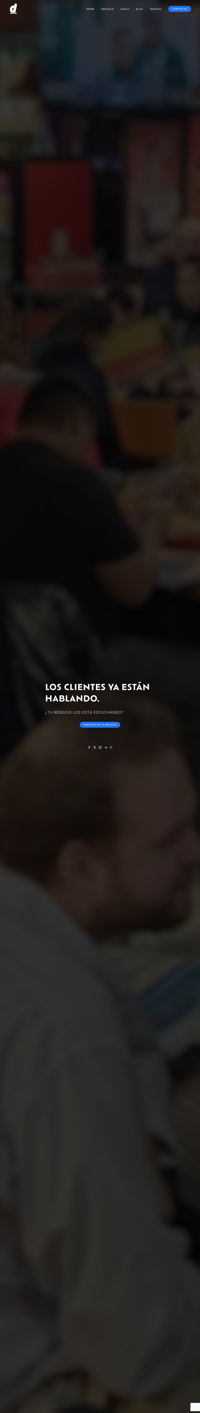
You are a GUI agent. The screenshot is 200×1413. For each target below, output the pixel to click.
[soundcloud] (105, 747)
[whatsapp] (111, 747)
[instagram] (100, 747)
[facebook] (89, 747)
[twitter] (94, 747)
